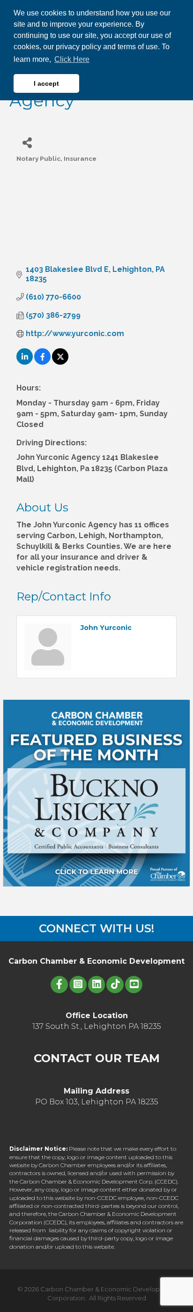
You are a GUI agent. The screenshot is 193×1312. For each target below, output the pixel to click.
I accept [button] (46, 83)
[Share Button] (26, 142)
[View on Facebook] (42, 362)
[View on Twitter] (60, 362)
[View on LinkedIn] (24, 362)
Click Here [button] (71, 59)
